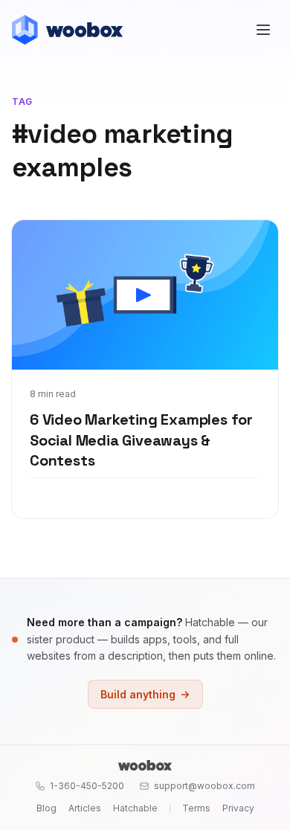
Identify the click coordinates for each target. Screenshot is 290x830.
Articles (84, 808)
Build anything (137, 694)
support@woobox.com (204, 785)
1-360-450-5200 (87, 785)
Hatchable (135, 808)
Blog (46, 808)
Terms (196, 808)
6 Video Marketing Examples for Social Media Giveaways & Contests (141, 440)
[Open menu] (263, 30)
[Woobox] (145, 765)
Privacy (238, 808)
